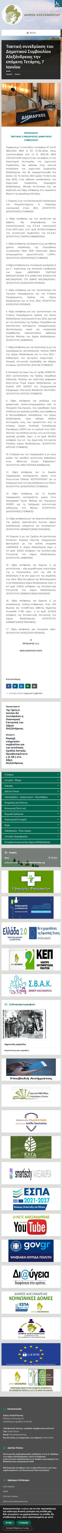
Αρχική (9, 74)
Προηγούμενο (13, 706)
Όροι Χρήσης (9, 1486)
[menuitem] (31, 774)
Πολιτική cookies (10, 1496)
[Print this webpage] (34, 686)
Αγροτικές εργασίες (15, 1044)
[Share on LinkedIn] (21, 686)
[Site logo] (31, 23)
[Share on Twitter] (15, 686)
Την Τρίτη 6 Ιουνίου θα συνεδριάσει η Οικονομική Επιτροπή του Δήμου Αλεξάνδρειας (14, 719)
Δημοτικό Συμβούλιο (33, 693)
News (17, 74)
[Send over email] (28, 686)
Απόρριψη (23, 1523)
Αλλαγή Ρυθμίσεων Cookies (17, 1528)
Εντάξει (9, 1523)
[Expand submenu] (58, 774)
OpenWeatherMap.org (35, 862)
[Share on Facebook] (8, 686)
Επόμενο (10, 735)
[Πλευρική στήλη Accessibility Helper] (58, 3)
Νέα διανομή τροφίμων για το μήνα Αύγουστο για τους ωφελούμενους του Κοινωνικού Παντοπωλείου (29, 1469)
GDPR (5, 1491)
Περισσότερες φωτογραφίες (17, 1050)
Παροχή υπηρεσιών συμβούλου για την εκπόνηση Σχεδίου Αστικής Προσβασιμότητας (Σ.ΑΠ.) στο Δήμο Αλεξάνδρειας (17, 751)
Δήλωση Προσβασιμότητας (15, 1501)
